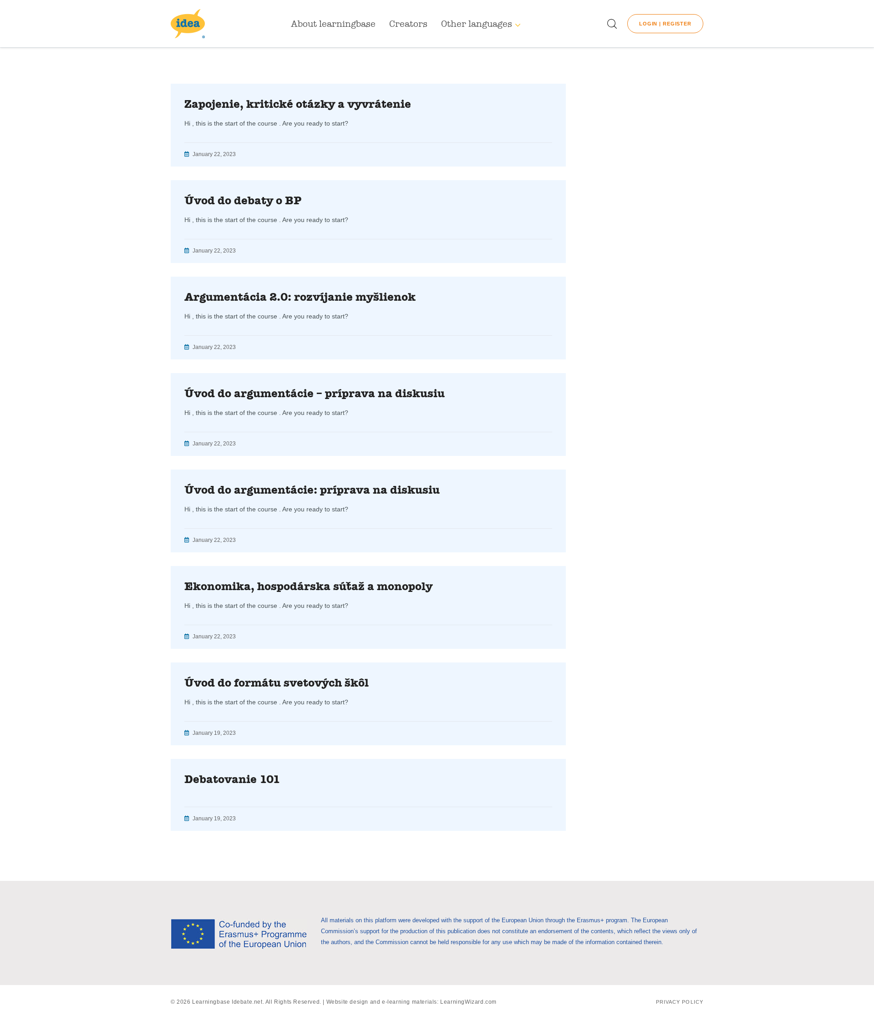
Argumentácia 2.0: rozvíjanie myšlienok (300, 297)
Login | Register (665, 23)
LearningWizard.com (468, 1002)
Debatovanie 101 (232, 779)
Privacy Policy (679, 1002)
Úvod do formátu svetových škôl (276, 683)
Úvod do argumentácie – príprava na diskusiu (314, 393)
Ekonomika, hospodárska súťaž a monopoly (308, 586)
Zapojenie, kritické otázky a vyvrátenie (297, 104)
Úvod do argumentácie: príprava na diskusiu (312, 490)
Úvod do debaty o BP (242, 200)
